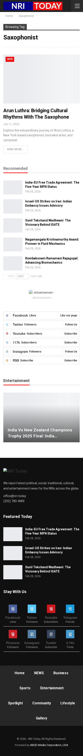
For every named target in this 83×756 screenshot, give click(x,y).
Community (41, 703)
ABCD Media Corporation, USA (49, 745)
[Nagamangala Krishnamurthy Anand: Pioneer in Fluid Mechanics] (12, 244)
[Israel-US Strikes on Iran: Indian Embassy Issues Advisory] (12, 206)
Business (60, 673)
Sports (25, 688)
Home (19, 673)
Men (10, 59)
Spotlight (15, 703)
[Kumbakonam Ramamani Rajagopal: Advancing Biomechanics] (12, 263)
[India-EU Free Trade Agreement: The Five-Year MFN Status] (12, 187)
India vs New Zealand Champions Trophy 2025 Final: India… (40, 433)
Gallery (41, 718)
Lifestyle (67, 703)
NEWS (39, 673)
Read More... (15, 149)
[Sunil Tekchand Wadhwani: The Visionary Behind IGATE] (12, 225)
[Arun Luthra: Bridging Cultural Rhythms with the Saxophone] (41, 79)
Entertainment (52, 688)
